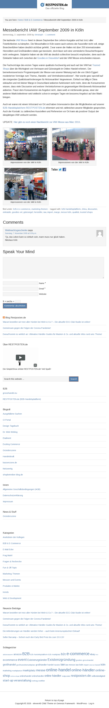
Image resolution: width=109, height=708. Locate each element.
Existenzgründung (61, 660)
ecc (97, 654)
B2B (26, 654)
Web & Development (12, 598)
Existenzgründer (37, 659)
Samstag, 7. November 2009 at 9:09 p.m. (21, 233)
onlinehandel (25, 676)
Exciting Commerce (11, 444)
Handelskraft (8, 456)
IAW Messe (21, 40)
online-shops (15, 676)
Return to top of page (54, 700)
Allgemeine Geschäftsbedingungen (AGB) (21, 489)
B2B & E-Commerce (21, 209)
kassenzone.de (10, 462)
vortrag (35, 681)
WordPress (82, 703)
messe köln (66, 212)
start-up (8, 680)
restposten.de (81, 675)
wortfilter (41, 681)
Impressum (8, 501)
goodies (79, 660)
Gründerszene (9, 450)
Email (41, 289)
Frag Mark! (7, 555)
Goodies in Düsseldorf (48, 58)
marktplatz (29, 670)
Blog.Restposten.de (54, 9)
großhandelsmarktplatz (25, 665)
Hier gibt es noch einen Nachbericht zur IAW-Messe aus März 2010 (47, 122)
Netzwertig (7, 469)
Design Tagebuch (11, 426)
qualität (75, 212)
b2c (63, 654)
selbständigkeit (98, 676)
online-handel (58, 670)
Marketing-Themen (40, 209)
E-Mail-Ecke (8, 549)
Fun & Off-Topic (10, 568)
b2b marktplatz (54, 654)
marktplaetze (17, 671)
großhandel (9, 664)
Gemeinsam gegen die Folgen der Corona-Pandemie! (27, 328)
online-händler (83, 670)
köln (103, 664)
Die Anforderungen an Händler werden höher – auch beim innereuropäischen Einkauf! (41, 631)
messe (41, 670)
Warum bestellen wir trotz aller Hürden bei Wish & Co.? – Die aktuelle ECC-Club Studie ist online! (46, 322)
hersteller (38, 212)
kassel (97, 665)
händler (57, 665)
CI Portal (7, 420)
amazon (17, 654)
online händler (52, 675)
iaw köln (79, 664)
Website (42, 294)
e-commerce (78, 653)
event (22, 660)
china (84, 209)
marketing (7, 671)
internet (92, 665)
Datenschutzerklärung (13, 495)
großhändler (41, 664)
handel (50, 665)
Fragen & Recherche (12, 561)
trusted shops (86, 212)
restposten (66, 676)
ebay (92, 654)
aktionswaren (8, 654)
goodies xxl (17, 212)
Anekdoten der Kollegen (13, 537)
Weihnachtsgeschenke (16, 230)
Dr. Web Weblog (10, 432)
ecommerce (10, 659)
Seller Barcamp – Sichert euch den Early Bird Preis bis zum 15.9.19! (33, 637)
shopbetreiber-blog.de (13, 475)
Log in (91, 703)
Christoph (39, 35)
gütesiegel (28, 212)
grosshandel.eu (10, 393)
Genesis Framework (66, 703)
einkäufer (7, 212)
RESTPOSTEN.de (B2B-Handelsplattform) (22, 399)
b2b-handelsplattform (71, 209)
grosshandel (88, 660)
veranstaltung (22, 680)
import (50, 212)
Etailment (7, 438)
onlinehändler (38, 676)
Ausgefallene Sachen (12, 414)
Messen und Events (12, 580)
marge (57, 212)
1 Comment (50, 35)
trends (6, 592)
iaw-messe (70, 665)
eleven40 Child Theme (43, 703)
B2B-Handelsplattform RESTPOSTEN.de (24, 108)
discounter (92, 209)
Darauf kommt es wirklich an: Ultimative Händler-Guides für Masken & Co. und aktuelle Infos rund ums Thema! (52, 334)
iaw (44, 212)
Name (41, 283)
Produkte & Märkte (11, 586)
